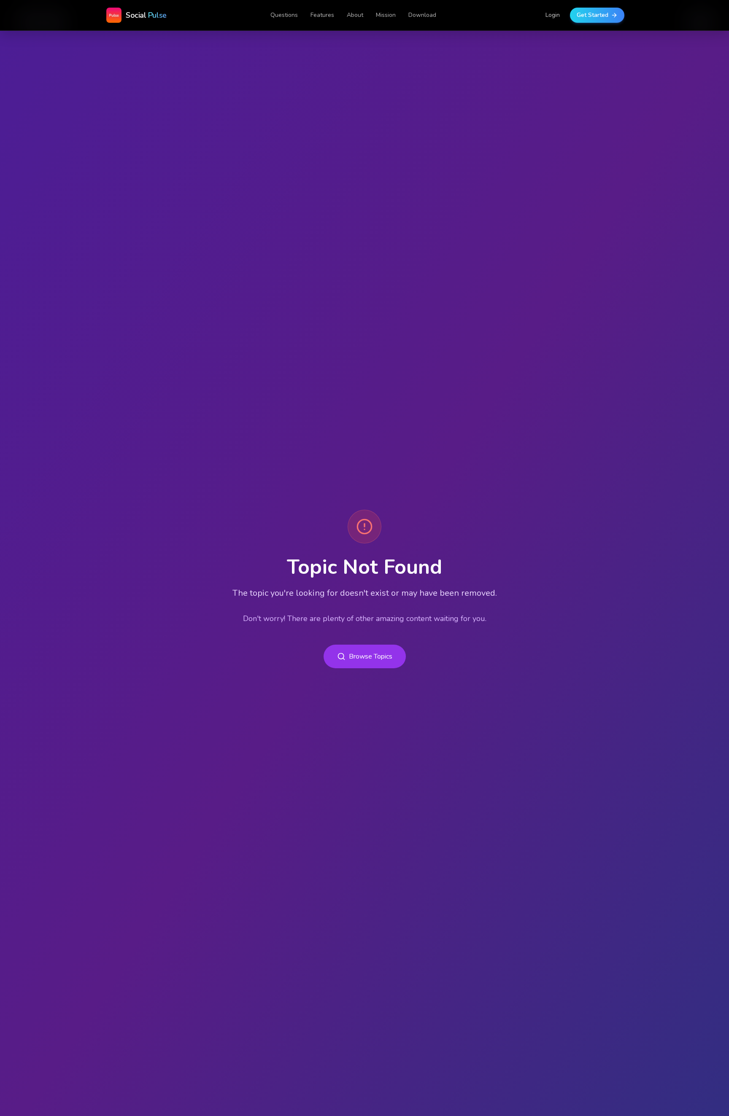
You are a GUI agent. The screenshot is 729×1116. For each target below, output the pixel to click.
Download (422, 15)
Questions (284, 15)
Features (322, 15)
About (355, 15)
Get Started (592, 15)
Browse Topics (370, 656)
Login (552, 15)
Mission (386, 15)
